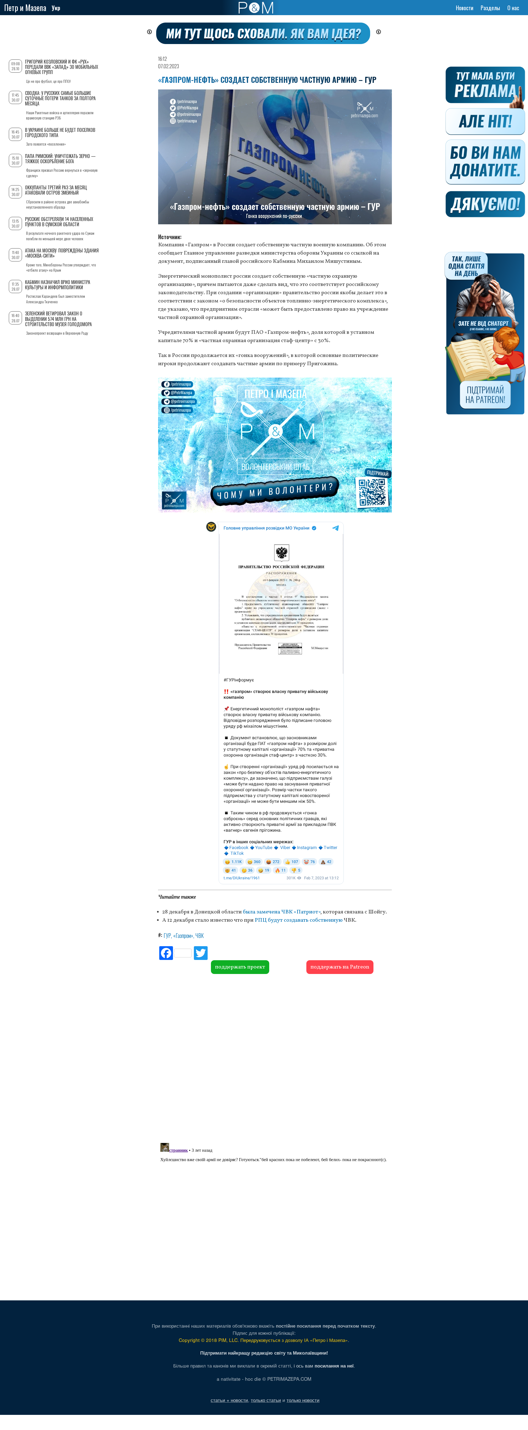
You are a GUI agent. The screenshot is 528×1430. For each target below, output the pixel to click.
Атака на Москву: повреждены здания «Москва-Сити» (62, 253)
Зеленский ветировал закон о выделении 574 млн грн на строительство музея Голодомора (58, 318)
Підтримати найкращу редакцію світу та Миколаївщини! (264, 1352)
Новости (464, 8)
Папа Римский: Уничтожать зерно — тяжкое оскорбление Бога (60, 159)
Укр (56, 8)
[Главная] (256, 7)
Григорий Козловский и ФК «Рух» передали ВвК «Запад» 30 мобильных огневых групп (61, 66)
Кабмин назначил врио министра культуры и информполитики (57, 285)
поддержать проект (240, 967)
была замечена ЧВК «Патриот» (281, 912)
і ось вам (324, 1365)
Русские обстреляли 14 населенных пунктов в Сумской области (59, 222)
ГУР (167, 935)
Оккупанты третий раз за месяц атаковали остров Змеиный (56, 190)
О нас (513, 8)
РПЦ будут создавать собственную (299, 920)
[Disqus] (275, 1057)
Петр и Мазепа (25, 7)
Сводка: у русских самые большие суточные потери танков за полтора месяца (60, 98)
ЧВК (200, 935)
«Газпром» (183, 935)
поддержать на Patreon (339, 967)
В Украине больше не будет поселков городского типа (60, 132)
